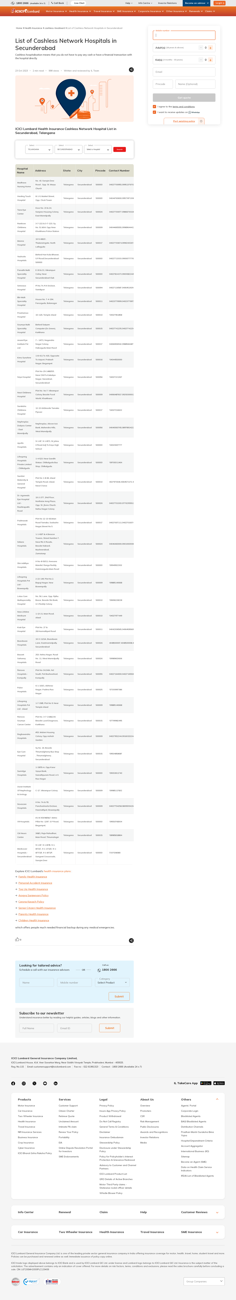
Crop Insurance (26, 1142)
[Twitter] (34, 1083)
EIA (60, 1142)
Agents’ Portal (188, 1105)
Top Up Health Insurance (33, 889)
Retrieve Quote (66, 1116)
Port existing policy (184, 121)
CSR (142, 1116)
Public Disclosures (149, 1126)
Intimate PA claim (68, 1126)
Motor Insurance (55, 11)
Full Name (28, 1028)
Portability (64, 1137)
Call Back (59, 3)
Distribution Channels (192, 1126)
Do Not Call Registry (110, 1121)
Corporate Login (189, 1110)
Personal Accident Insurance (35, 882)
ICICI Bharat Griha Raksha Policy (35, 1153)
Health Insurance (78, 11)
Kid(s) (169, 59)
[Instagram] (24, 1083)
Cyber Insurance (26, 1147)
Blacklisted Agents (191, 1116)
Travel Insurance (102, 11)
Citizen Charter (66, 1110)
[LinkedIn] (55, 1083)
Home (19, 28)
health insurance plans (57, 871)
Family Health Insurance (32, 876)
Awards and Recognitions (154, 1132)
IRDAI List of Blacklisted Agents (197, 1175)
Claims (208, 11)
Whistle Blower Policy (111, 1193)
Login (219, 2)
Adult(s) (169, 47)
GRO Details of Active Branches (116, 1179)
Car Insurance (25, 1110)
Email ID (65, 1028)
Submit (119, 996)
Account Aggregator (192, 1146)
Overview (145, 1105)
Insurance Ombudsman (111, 1137)
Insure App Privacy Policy (113, 1110)
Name (26, 982)
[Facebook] (13, 1083)
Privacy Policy (107, 1105)
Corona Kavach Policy (31, 901)
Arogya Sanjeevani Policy (33, 895)
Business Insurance (28, 1137)
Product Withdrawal (110, 1116)
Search (119, 149)
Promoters (145, 1110)
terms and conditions (184, 106)
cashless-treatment (55, 28)
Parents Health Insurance (33, 914)
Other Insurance (175, 11)
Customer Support (68, 1105)
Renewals (194, 11)
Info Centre (144, 3)
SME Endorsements (69, 1156)
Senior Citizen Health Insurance (37, 907)
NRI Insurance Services (30, 1132)
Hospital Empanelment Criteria (197, 1140)
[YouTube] (45, 1083)
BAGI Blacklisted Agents (193, 1121)
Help (128, 3)
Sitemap (185, 1156)
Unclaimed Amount (69, 1121)
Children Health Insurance (33, 920)
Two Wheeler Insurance (30, 1116)
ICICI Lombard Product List (113, 1173)
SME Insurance (125, 11)
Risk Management (149, 1121)
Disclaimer (105, 1132)
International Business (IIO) (195, 1151)
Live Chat (79, 3)
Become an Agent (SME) (193, 1161)
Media (143, 1142)
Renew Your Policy (68, 1132)
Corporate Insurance (149, 11)
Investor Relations (167, 3)
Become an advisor (195, 3)
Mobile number (69, 982)
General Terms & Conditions (114, 1126)
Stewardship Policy (110, 1142)
